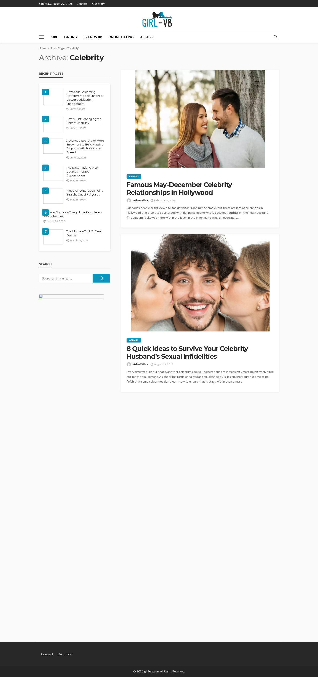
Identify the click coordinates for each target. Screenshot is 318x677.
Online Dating (121, 37)
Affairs (146, 37)
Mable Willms (140, 200)
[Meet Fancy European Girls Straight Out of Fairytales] (53, 196)
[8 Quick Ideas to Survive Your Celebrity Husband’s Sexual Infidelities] (200, 282)
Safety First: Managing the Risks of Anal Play (83, 120)
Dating (70, 37)
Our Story (98, 3)
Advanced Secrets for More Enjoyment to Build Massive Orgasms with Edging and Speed (85, 146)
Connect (82, 3)
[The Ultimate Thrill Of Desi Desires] (53, 236)
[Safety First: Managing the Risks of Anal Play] (53, 124)
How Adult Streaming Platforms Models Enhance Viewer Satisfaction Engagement (84, 97)
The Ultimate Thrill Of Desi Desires (83, 233)
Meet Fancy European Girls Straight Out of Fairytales (84, 192)
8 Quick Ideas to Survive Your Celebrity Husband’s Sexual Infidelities (187, 352)
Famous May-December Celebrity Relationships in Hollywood (179, 189)
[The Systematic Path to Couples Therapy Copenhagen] (53, 173)
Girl (54, 37)
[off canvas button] (41, 37)
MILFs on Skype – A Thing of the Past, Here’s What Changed (72, 214)
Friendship (93, 37)
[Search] (275, 37)
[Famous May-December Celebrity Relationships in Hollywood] (200, 119)
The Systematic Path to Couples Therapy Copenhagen (82, 171)
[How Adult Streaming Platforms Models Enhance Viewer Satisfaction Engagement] (53, 97)
